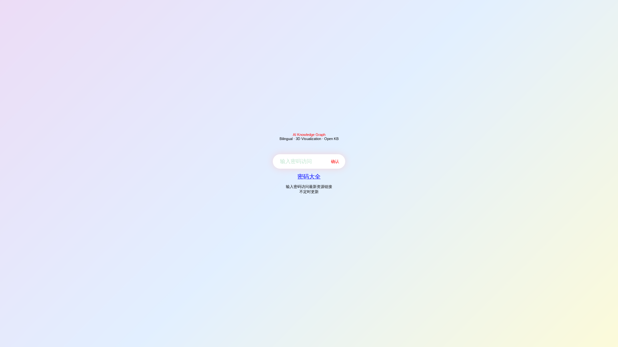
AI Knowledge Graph (309, 135)
